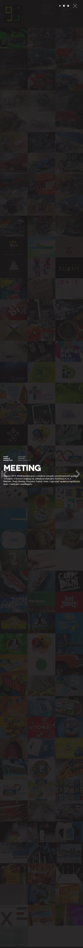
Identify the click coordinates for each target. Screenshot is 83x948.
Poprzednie (4, 474)
